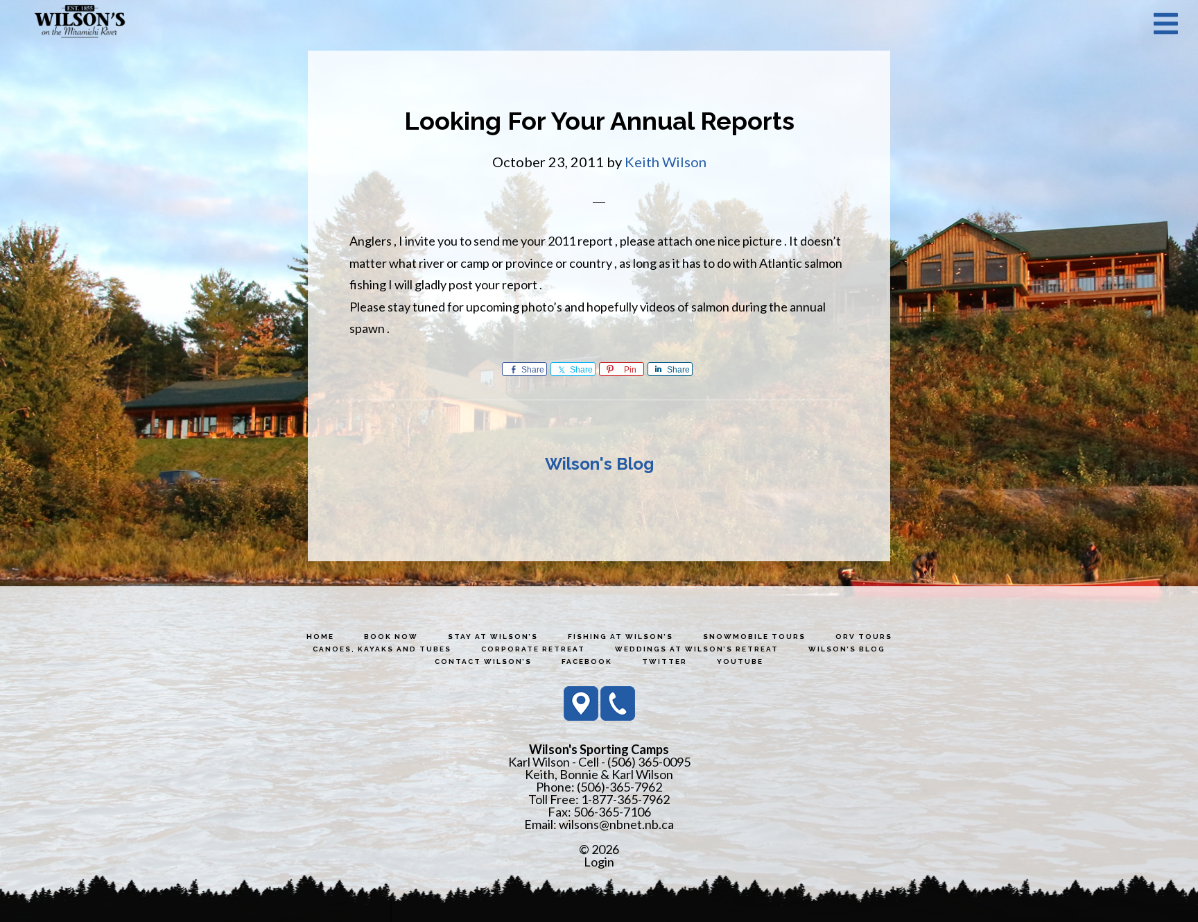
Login (599, 861)
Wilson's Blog (599, 464)
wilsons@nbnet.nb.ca (616, 824)
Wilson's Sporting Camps (80, 23)
